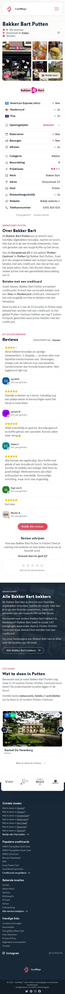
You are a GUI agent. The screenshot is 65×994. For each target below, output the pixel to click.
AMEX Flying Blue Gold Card (16, 846)
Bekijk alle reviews (33, 526)
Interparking (8, 907)
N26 (4, 861)
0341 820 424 (51, 207)
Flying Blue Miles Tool (13, 930)
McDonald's (8, 896)
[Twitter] (26, 991)
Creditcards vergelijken (14, 872)
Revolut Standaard (11, 857)
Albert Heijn (8, 888)
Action (5, 903)
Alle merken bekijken (13, 911)
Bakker (56, 156)
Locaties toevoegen (12, 923)
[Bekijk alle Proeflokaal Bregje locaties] (34, 782)
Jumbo (5, 884)
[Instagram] (35, 991)
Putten (25, 32)
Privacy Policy (9, 938)
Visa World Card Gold (12, 869)
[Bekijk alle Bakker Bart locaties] (32, 91)
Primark (6, 899)
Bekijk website (49, 201)
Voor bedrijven (9, 934)
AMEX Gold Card (10, 854)
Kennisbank (8, 927)
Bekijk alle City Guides (13, 834)
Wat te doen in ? (13, 808)
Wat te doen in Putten (28, 763)
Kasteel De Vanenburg (18, 750)
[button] (7, 46)
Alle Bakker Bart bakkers (21, 650)
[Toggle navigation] (56, 8)
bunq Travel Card (10, 865)
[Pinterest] (31, 991)
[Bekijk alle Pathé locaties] (19, 782)
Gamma (6, 892)
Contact (6, 945)
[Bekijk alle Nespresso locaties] (50, 782)
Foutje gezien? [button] (23, 214)
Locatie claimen (41, 214)
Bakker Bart (53, 175)
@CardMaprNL (56, 952)
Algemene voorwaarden (14, 942)
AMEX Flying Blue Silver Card (16, 850)
